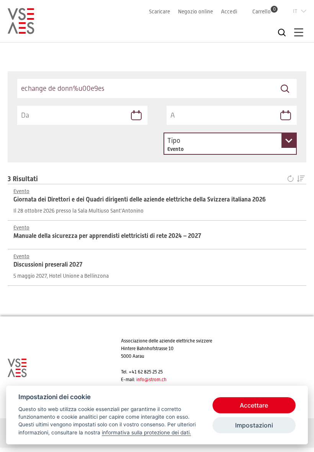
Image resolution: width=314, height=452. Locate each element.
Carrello (264, 11)
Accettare (254, 405)
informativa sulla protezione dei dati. (146, 432)
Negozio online (195, 11)
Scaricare (159, 11)
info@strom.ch (151, 379)
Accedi (229, 11)
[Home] (21, 30)
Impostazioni (254, 425)
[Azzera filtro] (292, 179)
